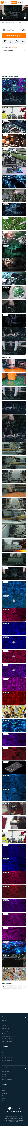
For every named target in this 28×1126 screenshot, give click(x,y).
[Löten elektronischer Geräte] (13, 292)
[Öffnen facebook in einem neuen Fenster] (6, 1110)
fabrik (14, 986)
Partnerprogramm (6, 1054)
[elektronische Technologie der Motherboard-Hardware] (13, 264)
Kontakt (4, 1073)
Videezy (4, 1025)
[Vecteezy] (2, 2)
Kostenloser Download (14, 35)
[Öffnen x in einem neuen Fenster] (18, 1110)
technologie (6, 986)
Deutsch (4, 1095)
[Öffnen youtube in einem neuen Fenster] (20, 1110)
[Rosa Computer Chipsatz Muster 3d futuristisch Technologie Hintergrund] (13, 918)
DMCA (3, 1052)
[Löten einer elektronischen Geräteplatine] (13, 222)
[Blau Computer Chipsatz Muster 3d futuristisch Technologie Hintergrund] (13, 849)
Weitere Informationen (8, 50)
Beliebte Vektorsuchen (7, 1057)
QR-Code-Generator (7, 1040)
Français (4, 1097)
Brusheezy (4, 1019)
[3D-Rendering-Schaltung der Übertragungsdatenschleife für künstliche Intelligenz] (13, 250)
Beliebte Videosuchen (7, 1062)
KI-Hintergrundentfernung (8, 1038)
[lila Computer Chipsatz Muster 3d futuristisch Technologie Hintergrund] (13, 738)
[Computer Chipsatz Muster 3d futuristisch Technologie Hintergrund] (13, 780)
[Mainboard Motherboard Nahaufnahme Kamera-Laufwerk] (13, 236)
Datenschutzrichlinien (19, 1120)
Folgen (23, 30)
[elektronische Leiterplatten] (13, 195)
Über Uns (4, 1076)
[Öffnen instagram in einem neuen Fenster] (8, 1110)
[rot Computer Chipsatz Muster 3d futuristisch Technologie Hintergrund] (13, 752)
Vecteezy (4, 1022)
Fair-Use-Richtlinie (13, 1121)
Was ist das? (14, 47)
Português (4, 1092)
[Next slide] (22, 986)
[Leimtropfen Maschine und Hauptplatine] (13, 167)
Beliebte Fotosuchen (7, 1059)
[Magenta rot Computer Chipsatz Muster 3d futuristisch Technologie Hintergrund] (13, 614)
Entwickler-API (5, 1033)
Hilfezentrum (5, 1071)
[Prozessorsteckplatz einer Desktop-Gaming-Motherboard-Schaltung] (13, 126)
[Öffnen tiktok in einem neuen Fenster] (15, 1110)
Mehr (3, 1100)
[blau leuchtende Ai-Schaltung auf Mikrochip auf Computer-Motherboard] (13, 209)
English (4, 1087)
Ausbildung (5, 1030)
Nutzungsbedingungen (8, 1120)
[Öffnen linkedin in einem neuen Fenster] (11, 1110)
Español (4, 1090)
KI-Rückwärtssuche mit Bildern (9, 1035)
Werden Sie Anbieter (7, 1078)
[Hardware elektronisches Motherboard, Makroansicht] (13, 139)
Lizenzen (4, 1049)
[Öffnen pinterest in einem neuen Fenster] (13, 1110)
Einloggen (20, 2)
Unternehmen (5, 1027)
